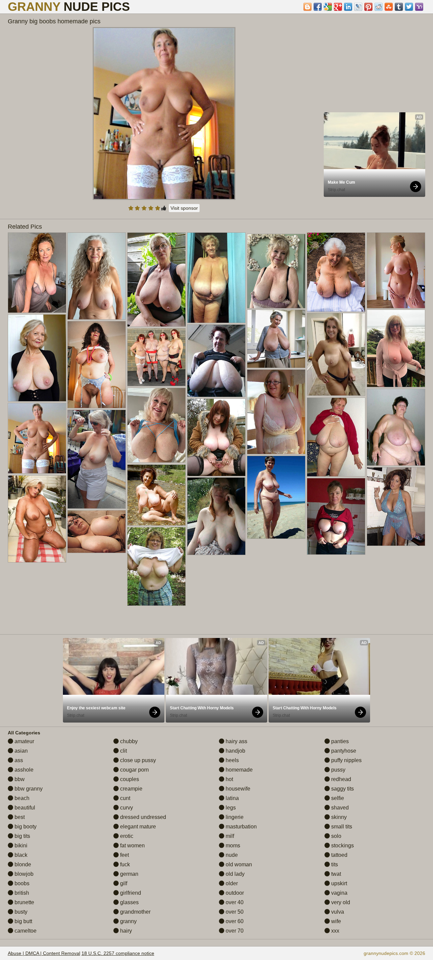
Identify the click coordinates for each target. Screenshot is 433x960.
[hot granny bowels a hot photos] (276, 271)
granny (128, 921)
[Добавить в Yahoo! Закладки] (419, 7)
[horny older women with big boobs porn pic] (156, 566)
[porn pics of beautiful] (216, 277)
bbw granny (28, 789)
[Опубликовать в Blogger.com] (307, 7)
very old (340, 902)
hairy (125, 931)
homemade (238, 770)
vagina (338, 893)
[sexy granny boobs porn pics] (96, 531)
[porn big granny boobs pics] (156, 279)
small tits (341, 826)
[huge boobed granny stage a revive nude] (396, 348)
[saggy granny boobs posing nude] (156, 357)
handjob (234, 751)
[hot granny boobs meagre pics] (156, 495)
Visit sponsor (184, 208)
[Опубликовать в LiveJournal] (358, 7)
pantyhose (343, 751)
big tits (21, 836)
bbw (19, 779)
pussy (337, 770)
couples (129, 779)
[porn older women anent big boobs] (336, 272)
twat (335, 874)
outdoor (234, 893)
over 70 (234, 931)
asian (20, 751)
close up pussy (137, 760)
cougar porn (134, 770)
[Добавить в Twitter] (409, 7)
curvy (126, 807)
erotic (126, 836)
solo (335, 836)
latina (231, 798)
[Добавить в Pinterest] (368, 7)
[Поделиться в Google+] (338, 7)
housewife (237, 789)
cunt (124, 798)
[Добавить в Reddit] (378, 7)
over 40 (234, 902)
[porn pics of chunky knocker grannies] (216, 516)
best (19, 817)
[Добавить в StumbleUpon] (389, 7)
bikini (20, 845)
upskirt (338, 883)
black (20, 855)
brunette (23, 902)
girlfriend (130, 893)
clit (123, 751)
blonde (22, 864)
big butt (22, 921)
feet (124, 855)
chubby (128, 741)
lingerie (234, 817)
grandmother (135, 912)
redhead (340, 779)
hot (228, 779)
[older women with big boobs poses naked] (96, 459)
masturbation (240, 826)
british (21, 893)
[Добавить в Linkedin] (348, 7)
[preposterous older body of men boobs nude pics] (276, 497)
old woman (238, 864)
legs (230, 807)
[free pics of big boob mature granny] (96, 364)
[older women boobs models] (37, 358)
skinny (338, 817)
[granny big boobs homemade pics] (37, 438)
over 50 (234, 912)
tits (334, 864)
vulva (337, 912)
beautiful (24, 807)
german (128, 874)
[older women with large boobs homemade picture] (37, 272)
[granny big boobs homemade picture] (396, 270)
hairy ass (235, 741)
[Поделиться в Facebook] (318, 7)
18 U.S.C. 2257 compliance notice (118, 953)
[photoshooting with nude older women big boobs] (96, 276)
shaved (339, 807)
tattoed (338, 855)
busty (20, 912)
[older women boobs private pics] (396, 427)
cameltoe (25, 931)
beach (21, 798)
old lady (234, 874)
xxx (334, 931)
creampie (130, 789)
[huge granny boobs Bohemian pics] (276, 411)
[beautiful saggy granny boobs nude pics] (336, 437)
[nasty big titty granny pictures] (37, 519)
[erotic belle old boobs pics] (396, 506)
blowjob (23, 874)
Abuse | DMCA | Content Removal (44, 953)
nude (231, 855)
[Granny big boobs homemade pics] (164, 113)
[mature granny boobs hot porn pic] (336, 516)
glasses (129, 902)
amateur (23, 741)
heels (231, 760)
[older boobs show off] (156, 425)
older (231, 883)
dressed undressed (142, 817)
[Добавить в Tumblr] (399, 7)
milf (229, 836)
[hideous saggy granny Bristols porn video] (216, 360)
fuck (124, 864)
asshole (23, 770)
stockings (342, 845)
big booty (25, 826)
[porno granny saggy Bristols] (216, 437)
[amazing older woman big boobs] (336, 354)
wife (335, 921)
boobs (21, 883)
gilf (123, 883)
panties (339, 741)
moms (232, 845)
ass (18, 760)
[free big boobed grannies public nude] (276, 339)
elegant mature (137, 826)
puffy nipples (346, 760)
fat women (132, 845)
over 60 (234, 921)
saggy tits (342, 789)
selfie (337, 798)
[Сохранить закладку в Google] (328, 7)
